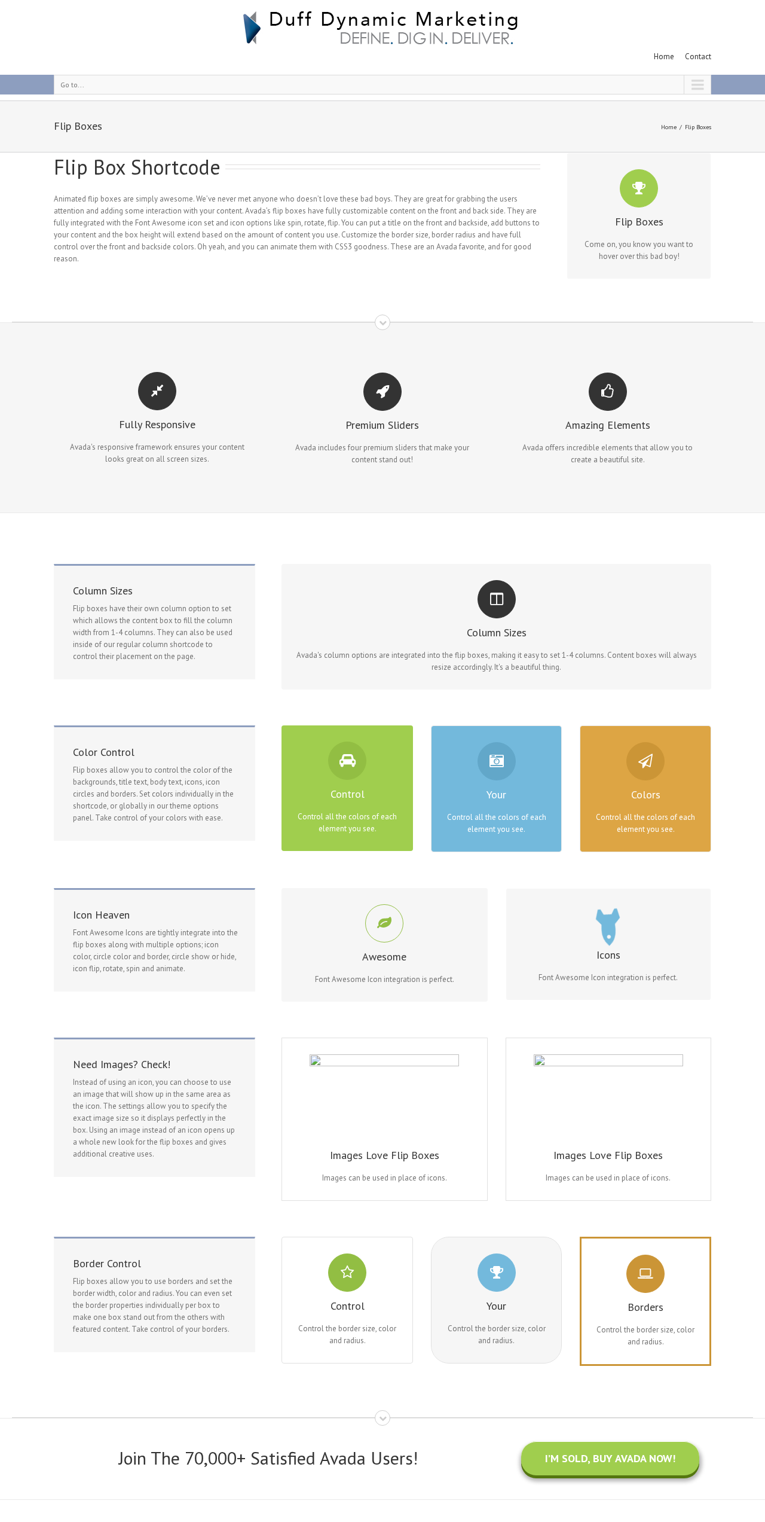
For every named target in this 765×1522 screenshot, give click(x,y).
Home (664, 56)
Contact (698, 56)
